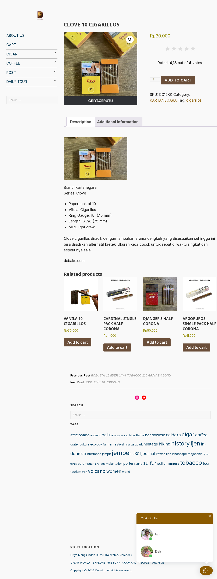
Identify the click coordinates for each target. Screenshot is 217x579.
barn (112, 435)
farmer (108, 444)
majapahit (195, 454)
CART (11, 45)
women (113, 471)
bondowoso (155, 435)
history (180, 443)
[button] (130, 39)
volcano (97, 471)
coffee (201, 434)
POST (11, 72)
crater (74, 444)
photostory (101, 464)
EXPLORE (99, 562)
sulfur (149, 463)
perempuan (86, 464)
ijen (195, 443)
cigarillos (194, 100)
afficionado (79, 435)
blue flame (136, 435)
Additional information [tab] (118, 122)
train (84, 472)
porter (128, 463)
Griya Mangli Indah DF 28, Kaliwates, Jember (101, 555)
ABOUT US (15, 35)
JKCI (136, 453)
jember (122, 452)
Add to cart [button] (77, 342)
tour (206, 463)
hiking (164, 444)
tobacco (191, 462)
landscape (179, 454)
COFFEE (13, 63)
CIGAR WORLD (80, 562)
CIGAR (11, 54)
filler (127, 444)
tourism (75, 472)
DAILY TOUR (16, 81)
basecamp (122, 435)
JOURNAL (129, 562)
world (126, 472)
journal (148, 453)
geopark (137, 444)
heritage (151, 444)
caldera (173, 434)
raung (138, 464)
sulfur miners (168, 463)
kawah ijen (163, 454)
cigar (188, 434)
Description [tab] (80, 122)
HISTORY (114, 562)
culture (84, 444)
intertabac (94, 454)
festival (118, 444)
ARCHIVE (158, 562)
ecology (96, 444)
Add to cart (178, 80)
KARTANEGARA (163, 100)
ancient (95, 435)
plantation (115, 464)
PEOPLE (144, 562)
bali (105, 434)
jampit (106, 454)
